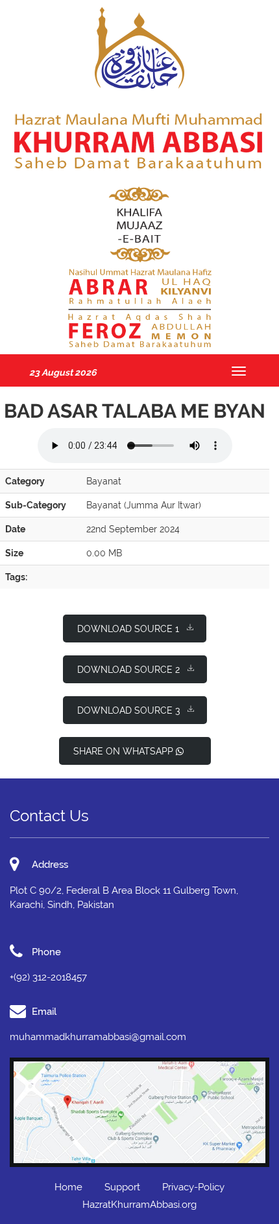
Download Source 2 (128, 669)
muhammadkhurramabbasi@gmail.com (98, 1037)
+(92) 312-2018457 (48, 977)
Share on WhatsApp (124, 751)
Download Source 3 (128, 710)
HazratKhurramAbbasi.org (139, 1204)
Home (68, 1187)
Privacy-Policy (193, 1187)
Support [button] (122, 1187)
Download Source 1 (128, 629)
